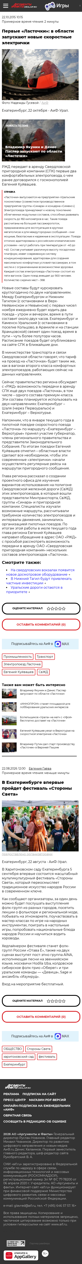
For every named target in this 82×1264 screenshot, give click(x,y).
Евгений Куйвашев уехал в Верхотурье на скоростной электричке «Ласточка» (47, 732)
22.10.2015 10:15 (12, 17)
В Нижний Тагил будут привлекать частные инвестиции (39, 581)
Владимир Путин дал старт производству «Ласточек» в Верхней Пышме (47, 745)
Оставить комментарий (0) (41, 624)
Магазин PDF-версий (47, 1100)
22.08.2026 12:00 (13, 768)
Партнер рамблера (40, 1243)
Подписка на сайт (39, 1094)
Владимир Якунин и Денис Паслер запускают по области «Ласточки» (43, 692)
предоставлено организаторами (27, 854)
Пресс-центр (14, 1100)
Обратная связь (17, 1115)
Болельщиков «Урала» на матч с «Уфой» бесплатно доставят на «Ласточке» (46, 719)
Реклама (11, 1094)
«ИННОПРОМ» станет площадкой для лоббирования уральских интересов (45, 705)
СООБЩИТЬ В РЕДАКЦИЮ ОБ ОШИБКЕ (34, 1121)
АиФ (44, 103)
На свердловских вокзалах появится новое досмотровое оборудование (40, 572)
